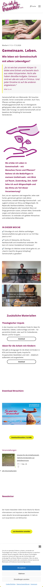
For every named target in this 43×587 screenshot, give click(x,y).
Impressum (34, 584)
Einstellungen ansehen (21, 579)
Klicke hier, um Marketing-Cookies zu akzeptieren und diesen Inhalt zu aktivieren (21, 272)
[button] (40, 546)
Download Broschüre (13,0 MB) (21, 437)
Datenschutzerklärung (23, 584)
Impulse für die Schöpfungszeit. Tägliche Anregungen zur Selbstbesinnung (28, 457)
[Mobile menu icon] (39, 6)
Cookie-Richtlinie (11, 584)
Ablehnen (21, 573)
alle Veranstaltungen (9, 471)
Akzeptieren (21, 568)
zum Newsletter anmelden (21, 531)
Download (21, 339)
